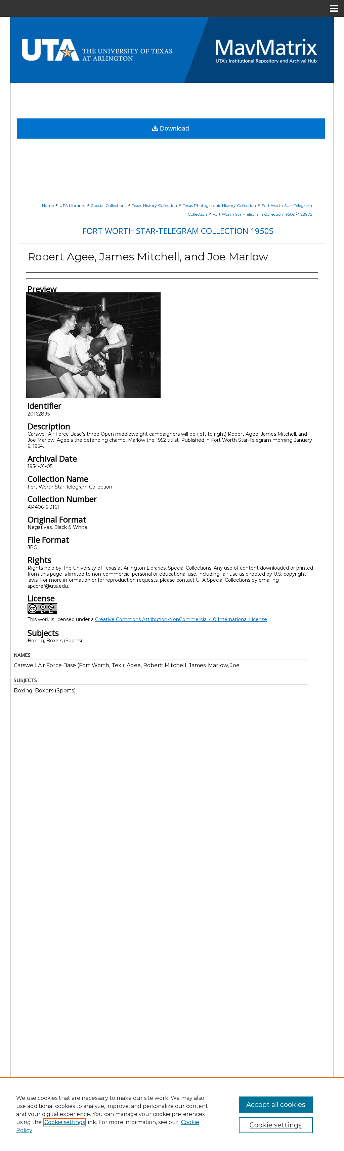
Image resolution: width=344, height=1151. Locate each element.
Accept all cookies (275, 1105)
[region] (172, 1114)
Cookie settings (64, 1122)
